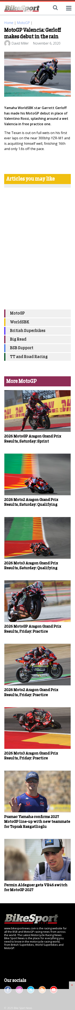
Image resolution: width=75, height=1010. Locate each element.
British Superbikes (27, 331)
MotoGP (23, 22)
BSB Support (21, 348)
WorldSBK (19, 322)
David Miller (20, 43)
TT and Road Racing (29, 357)
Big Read (18, 339)
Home (8, 22)
